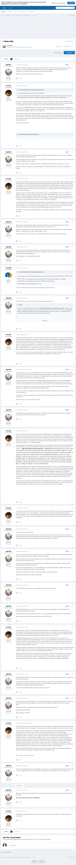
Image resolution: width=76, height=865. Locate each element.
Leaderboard (31, 11)
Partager (59, 46)
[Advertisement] (18, 28)
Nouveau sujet (57, 52)
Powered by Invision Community (38, 862)
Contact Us (41, 861)
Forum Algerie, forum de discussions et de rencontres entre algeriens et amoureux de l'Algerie (23, 3)
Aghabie (10, 45)
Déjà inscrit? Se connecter (58, 3)
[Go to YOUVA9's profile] (8, 275)
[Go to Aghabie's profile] (4, 46)
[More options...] (72, 65)
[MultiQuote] (17, 78)
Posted (22, 64)
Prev (6, 59)
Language (34, 861)
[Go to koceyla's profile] (8, 93)
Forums (3, 11)
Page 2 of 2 (17, 59)
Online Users (23, 11)
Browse (4, 7)
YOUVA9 (8, 268)
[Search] (73, 8)
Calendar (10, 11)
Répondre (69, 52)
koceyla (8, 85)
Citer (20, 78)
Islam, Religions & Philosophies (24, 47)
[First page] (3, 59)
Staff (16, 11)
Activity (10, 7)
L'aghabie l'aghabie (36, 89)
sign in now (35, 839)
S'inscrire (71, 3)
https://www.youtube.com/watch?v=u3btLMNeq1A (28, 797)
